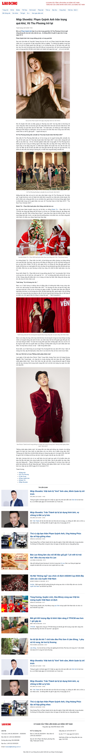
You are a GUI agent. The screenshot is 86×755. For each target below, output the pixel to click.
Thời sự (48, 10)
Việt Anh (74, 500)
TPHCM (32, 627)
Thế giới (22, 13)
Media (18, 10)
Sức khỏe (15, 13)
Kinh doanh (32, 10)
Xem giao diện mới (37, 13)
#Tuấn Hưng (22, 476)
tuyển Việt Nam (34, 586)
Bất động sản (6, 13)
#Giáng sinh (22, 472)
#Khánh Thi (22, 480)
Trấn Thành (36, 521)
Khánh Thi (55, 209)
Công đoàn (62, 10)
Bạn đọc (54, 10)
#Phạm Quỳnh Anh (24, 478)
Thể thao (24, 10)
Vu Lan (63, 563)
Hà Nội (32, 584)
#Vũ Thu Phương (24, 474)
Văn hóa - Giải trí (73, 10)
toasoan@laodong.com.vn (13, 747)
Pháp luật (40, 10)
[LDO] (14, 498)
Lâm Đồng (33, 648)
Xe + (28, 13)
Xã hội (12, 10)
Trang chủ (5, 10)
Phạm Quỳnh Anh (26, 31)
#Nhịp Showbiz (23, 482)
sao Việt (56, 605)
